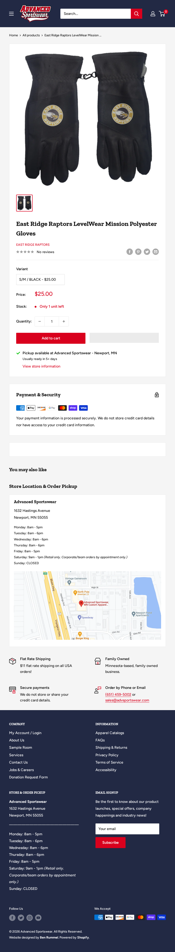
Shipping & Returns (111, 747)
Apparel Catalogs (109, 733)
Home (13, 35)
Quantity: (24, 321)
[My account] (153, 13)
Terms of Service (109, 762)
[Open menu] (11, 14)
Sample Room (20, 747)
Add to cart (51, 338)
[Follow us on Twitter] (21, 918)
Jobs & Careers (21, 770)
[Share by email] (155, 251)
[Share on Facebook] (129, 251)
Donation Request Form (28, 777)
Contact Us (18, 762)
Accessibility (105, 770)
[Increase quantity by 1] (64, 321)
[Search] (136, 14)
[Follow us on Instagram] (29, 918)
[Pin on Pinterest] (138, 251)
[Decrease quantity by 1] (39, 321)
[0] (162, 13)
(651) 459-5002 (118, 694)
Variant (22, 269)
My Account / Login (25, 733)
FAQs (100, 740)
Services (16, 755)
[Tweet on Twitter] (147, 251)
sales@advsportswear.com (127, 700)
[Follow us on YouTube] (38, 918)
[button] (124, 338)
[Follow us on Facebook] (12, 918)
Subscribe (110, 842)
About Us (16, 740)
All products (31, 35)
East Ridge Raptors (33, 245)
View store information (41, 366)
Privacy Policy (106, 755)
